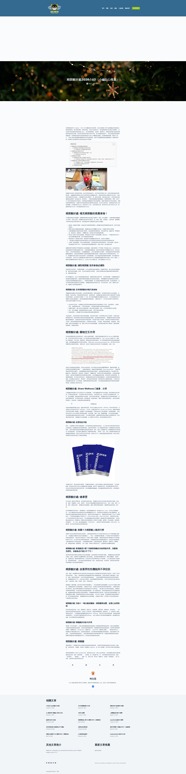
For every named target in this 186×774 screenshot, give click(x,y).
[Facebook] (72, 665)
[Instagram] (51, 762)
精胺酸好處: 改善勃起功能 (81, 154)
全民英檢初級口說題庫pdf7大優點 (55, 727)
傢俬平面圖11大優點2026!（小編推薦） (120, 727)
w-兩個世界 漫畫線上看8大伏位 (54, 713)
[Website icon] (93, 686)
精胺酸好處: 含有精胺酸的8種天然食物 (83, 149)
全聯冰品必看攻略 (82, 727)
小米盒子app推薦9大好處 (53, 706)
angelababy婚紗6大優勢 (116, 720)
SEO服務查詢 (136, 8)
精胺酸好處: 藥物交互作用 (78, 151)
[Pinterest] (100, 665)
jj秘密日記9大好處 (51, 720)
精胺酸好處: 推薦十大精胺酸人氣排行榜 (82, 157)
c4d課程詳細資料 (82, 734)
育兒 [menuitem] (103, 8)
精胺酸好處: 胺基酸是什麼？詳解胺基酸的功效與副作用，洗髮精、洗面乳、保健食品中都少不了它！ (95, 159)
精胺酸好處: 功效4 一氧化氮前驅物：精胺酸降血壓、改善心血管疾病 (89, 162)
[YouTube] (55, 762)
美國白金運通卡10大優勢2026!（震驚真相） (58, 734)
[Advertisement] (93, 39)
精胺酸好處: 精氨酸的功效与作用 (82, 163)
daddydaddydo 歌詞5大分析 (117, 734)
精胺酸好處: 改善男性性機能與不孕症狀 (81, 160)
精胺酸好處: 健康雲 (76, 155)
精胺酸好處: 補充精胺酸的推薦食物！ (80, 146)
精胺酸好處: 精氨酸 (78, 165)
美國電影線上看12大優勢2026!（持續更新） (89, 720)
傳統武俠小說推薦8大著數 (117, 706)
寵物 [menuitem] (115, 8)
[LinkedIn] (113, 665)
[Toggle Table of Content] (113, 144)
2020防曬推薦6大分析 (84, 706)
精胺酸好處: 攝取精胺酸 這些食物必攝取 (82, 147)
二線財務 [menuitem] (121, 8)
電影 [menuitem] (107, 8)
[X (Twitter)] (86, 665)
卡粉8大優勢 (81, 713)
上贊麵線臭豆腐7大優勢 (116, 713)
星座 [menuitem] (111, 8)
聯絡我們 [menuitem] (127, 8)
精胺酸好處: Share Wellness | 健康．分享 (82, 152)
